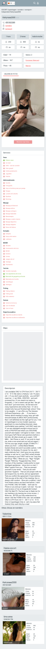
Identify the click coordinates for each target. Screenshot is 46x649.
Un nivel (8, 163)
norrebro (20, 10)
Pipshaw (8, 196)
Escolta (8, 183)
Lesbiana (8, 239)
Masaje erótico (10, 208)
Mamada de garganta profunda (15, 276)
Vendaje (8, 262)
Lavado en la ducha (12, 194)
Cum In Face (9, 308)
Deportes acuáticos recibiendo (15, 317)
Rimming (8, 199)
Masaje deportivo (11, 222)
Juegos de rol (10, 259)
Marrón (28, 66)
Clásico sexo (10, 160)
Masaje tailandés (11, 214)
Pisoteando (9, 264)
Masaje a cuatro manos (13, 219)
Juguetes (8, 174)
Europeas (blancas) (32, 60)
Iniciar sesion (38, 3)
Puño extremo (10, 296)
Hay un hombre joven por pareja (15, 188)
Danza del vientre (11, 236)
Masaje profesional (12, 205)
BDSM (8, 251)
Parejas (8, 191)
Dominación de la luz (12, 248)
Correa (8, 256)
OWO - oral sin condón (13, 165)
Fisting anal (9, 294)
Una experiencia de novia (13, 274)
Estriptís (8, 234)
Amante (8, 245)
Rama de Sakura (11, 227)
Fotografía (9, 185)
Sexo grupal (9, 168)
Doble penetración (11, 171)
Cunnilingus (9, 282)
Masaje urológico (11, 211)
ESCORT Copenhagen (9, 10)
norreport (28, 10)
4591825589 (10, 22)
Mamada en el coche (12, 279)
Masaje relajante (11, 224)
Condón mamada (11, 271)
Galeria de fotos (11, 74)
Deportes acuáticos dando (14, 315)
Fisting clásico (10, 291)
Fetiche (8, 176)
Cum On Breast (10, 305)
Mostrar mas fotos (23, 142)
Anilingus (8, 284)
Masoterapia (9, 216)
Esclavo (8, 254)
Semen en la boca (11, 303)
